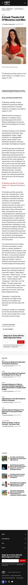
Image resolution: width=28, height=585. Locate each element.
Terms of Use (15, 346)
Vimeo (4, 187)
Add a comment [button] (9, 329)
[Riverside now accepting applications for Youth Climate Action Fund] (4, 484)
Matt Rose (20, 185)
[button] (3, 582)
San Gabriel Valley (19, 8)
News (3, 371)
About (3, 547)
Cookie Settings (19, 577)
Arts (3, 360)
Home (3, 8)
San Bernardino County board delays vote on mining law (17, 476)
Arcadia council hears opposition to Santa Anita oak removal (18, 458)
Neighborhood (9, 8)
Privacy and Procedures (16, 575)
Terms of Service (5, 575)
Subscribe (20, 342)
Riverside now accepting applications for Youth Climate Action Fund (18, 484)
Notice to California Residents (8, 577)
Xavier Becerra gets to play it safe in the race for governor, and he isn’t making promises (18, 467)
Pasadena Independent (7, 9)
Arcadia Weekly (5, 420)
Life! (3, 543)
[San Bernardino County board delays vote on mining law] (4, 476)
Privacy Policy (7, 346)
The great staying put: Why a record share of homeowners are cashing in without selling (18, 493)
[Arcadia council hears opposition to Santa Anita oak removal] (4, 458)
